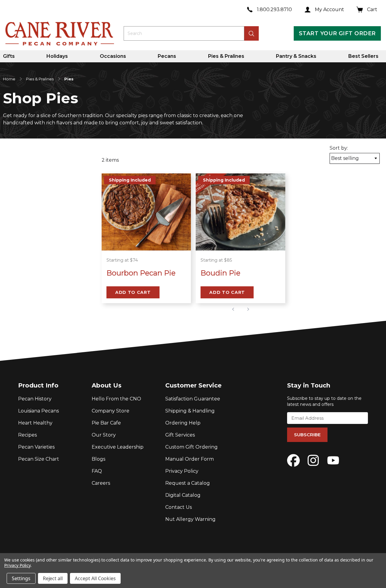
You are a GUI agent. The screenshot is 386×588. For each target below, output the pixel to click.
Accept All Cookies (95, 578)
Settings (21, 578)
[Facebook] (293, 460)
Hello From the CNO (116, 399)
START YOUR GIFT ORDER (337, 33)
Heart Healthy (35, 423)
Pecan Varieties (36, 447)
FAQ (97, 471)
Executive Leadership (118, 447)
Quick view (146, 242)
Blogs (98, 459)
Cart (372, 9)
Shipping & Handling (190, 411)
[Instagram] (313, 460)
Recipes (27, 435)
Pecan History (35, 399)
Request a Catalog (187, 483)
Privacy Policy (181, 471)
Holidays (57, 56)
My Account (329, 9)
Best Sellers (363, 56)
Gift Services (180, 435)
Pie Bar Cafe (106, 423)
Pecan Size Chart (38, 459)
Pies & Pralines (226, 56)
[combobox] (184, 33)
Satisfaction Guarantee (192, 399)
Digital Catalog (183, 495)
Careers (101, 483)
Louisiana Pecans (38, 411)
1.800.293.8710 (274, 9)
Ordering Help (183, 423)
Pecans (167, 56)
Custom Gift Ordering (191, 447)
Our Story (104, 435)
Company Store (110, 411)
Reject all (53, 578)
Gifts (9, 56)
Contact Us (178, 507)
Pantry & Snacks (296, 56)
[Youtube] (333, 460)
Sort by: (339, 148)
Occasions (113, 56)
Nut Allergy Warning (190, 519)
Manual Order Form (189, 459)
